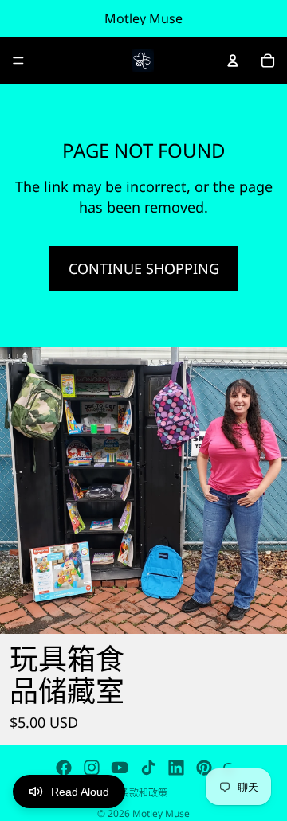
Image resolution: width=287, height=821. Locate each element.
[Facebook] (63, 767)
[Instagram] (91, 767)
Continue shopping (144, 268)
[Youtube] (119, 767)
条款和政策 (143, 792)
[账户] (232, 60)
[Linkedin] (176, 767)
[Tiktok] (148, 767)
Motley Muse (161, 813)
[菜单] (18, 60)
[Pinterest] (204, 767)
